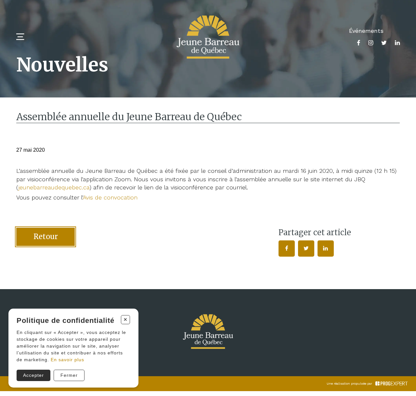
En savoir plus (67, 359)
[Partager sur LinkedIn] (326, 248)
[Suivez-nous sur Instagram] (370, 42)
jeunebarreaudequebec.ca (54, 187)
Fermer (69, 375)
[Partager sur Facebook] (287, 248)
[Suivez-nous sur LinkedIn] (397, 42)
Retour (45, 236)
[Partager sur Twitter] (306, 248)
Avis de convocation (111, 197)
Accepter (33, 375)
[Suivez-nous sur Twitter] (384, 42)
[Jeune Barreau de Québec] (208, 37)
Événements (366, 30)
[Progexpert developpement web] (391, 383)
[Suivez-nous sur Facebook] (358, 42)
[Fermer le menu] (20, 37)
